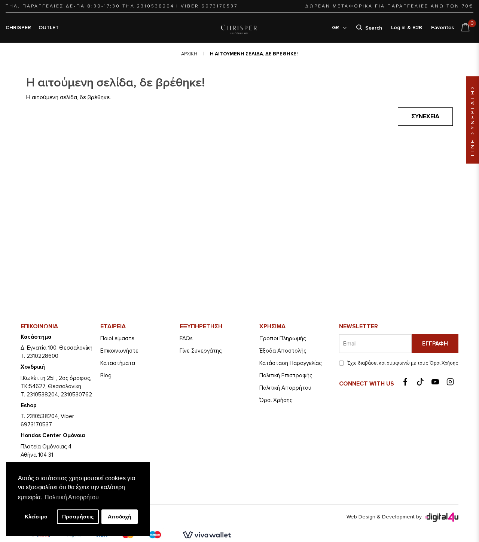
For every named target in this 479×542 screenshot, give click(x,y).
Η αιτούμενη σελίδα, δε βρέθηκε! (254, 54)
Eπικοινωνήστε (119, 350)
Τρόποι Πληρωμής (282, 338)
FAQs (186, 338)
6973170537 (219, 6)
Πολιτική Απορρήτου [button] (72, 497)
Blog (106, 375)
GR (337, 27)
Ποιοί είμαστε (117, 338)
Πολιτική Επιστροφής (285, 375)
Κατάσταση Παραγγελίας (290, 363)
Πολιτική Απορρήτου (285, 387)
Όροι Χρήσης (275, 400)
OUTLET (49, 27)
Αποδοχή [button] (119, 517)
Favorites (442, 27)
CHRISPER (18, 27)
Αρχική (189, 54)
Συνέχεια (425, 116)
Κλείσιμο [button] (36, 517)
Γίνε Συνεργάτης (201, 350)
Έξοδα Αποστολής (282, 350)
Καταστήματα (117, 363)
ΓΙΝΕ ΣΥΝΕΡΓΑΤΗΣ (472, 120)
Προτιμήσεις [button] (78, 517)
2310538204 (155, 6)
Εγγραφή (435, 343)
